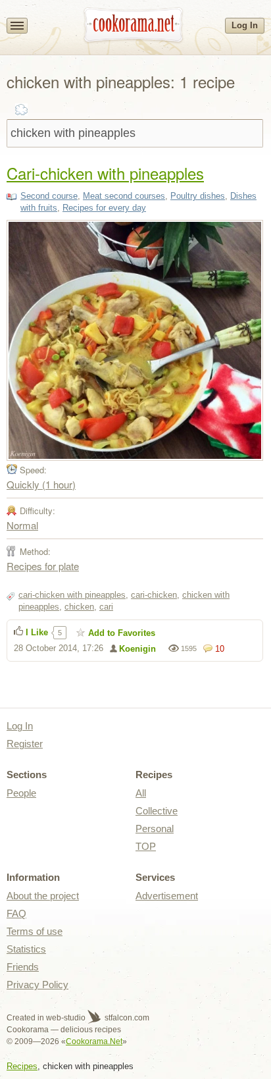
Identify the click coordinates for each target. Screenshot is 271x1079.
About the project (43, 895)
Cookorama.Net (94, 1041)
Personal (155, 828)
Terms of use (34, 931)
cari (106, 607)
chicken (79, 607)
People (21, 793)
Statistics (26, 949)
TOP (146, 846)
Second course (49, 196)
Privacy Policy (37, 984)
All (141, 793)
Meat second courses (124, 196)
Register (25, 743)
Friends (23, 966)
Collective (157, 810)
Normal (22, 525)
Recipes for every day (104, 208)
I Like (37, 632)
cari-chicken (154, 595)
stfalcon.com (126, 1017)
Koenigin (137, 649)
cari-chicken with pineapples (72, 595)
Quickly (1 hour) (41, 484)
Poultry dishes (197, 196)
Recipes (22, 1066)
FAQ (16, 913)
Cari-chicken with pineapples (105, 172)
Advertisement (167, 895)
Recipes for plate (43, 566)
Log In (245, 25)
